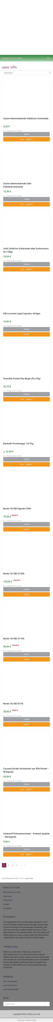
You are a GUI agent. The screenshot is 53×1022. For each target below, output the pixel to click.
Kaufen (26, 334)
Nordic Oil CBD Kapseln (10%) (17, 508)
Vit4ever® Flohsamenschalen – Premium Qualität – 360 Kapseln (26, 835)
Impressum (7, 896)
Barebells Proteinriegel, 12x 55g (18, 443)
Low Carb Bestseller (10, 989)
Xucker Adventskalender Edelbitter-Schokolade (25, 118)
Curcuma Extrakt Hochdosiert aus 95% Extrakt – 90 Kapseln (26, 770)
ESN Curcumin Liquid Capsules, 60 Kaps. (22, 313)
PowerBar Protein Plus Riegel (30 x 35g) (21, 378)
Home (21, 878)
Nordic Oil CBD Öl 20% (13, 573)
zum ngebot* (26, 139)
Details (26, 134)
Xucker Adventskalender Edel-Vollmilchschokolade (17, 185)
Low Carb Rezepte (10, 981)
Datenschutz (7, 900)
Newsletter (7, 908)
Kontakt (6, 904)
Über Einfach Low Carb (11, 892)
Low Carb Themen (10, 985)
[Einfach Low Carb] (26, 27)
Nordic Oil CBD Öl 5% (13, 703)
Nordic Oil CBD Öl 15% (13, 638)
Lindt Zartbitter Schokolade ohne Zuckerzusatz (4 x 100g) (26, 250)
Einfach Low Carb (12, 58)
